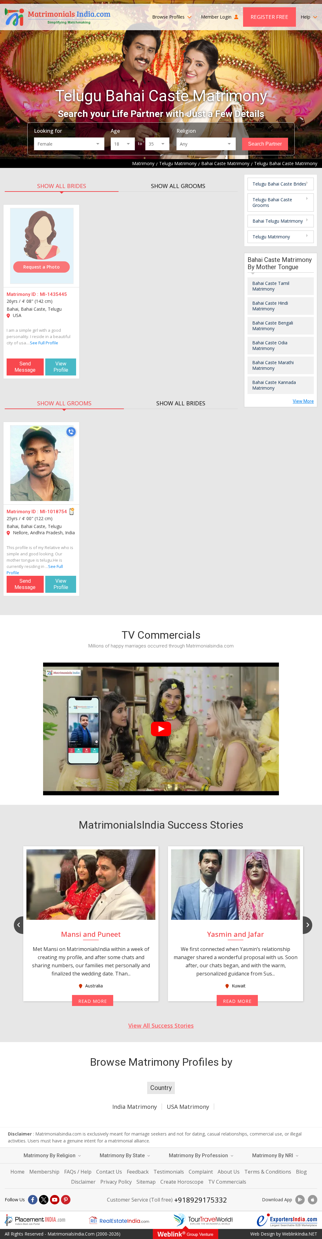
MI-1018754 (53, 511)
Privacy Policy (116, 1181)
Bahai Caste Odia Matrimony (269, 345)
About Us (229, 1171)
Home (17, 1171)
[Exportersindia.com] (287, 1220)
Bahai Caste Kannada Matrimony (274, 385)
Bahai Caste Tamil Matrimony (270, 286)
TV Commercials (227, 1181)
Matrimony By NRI (273, 1155)
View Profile (60, 367)
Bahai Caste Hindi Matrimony (270, 306)
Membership (44, 1171)
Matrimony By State (123, 1155)
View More (303, 401)
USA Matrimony (188, 1106)
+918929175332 (200, 1199)
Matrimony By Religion (50, 1155)
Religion (186, 130)
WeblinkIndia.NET (299, 1234)
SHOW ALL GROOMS (178, 186)
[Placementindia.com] (35, 1220)
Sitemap (146, 1181)
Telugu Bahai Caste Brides (279, 184)
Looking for (48, 130)
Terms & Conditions (267, 1171)
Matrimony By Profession (199, 1155)
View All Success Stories (161, 1025)
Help (306, 17)
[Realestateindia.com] (119, 1220)
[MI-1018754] (41, 463)
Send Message (25, 367)
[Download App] (300, 1199)
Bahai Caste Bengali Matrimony (272, 325)
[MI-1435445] (42, 246)
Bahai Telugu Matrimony (278, 221)
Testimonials (168, 1171)
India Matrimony (134, 1106)
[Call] (71, 432)
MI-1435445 (53, 294)
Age (115, 130)
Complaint (201, 1171)
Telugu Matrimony (271, 237)
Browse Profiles (169, 17)
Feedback (138, 1171)
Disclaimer (83, 1181)
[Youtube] (54, 1199)
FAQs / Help (78, 1171)
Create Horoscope (181, 1181)
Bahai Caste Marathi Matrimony (273, 365)
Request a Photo (41, 267)
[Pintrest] (65, 1199)
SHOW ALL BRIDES (61, 186)
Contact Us (109, 1171)
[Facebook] (32, 1199)
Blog (301, 1171)
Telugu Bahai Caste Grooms (272, 202)
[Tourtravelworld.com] (203, 1220)
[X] (43, 1199)
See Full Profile (44, 343)
